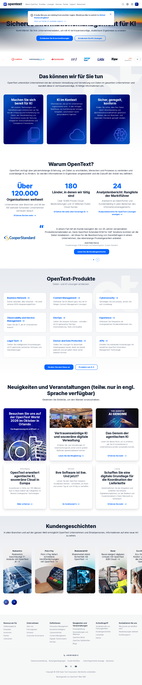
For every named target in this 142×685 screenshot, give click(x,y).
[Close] (110, 14)
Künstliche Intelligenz (57, 629)
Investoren (7, 632)
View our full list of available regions (48, 21)
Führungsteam (32, 629)
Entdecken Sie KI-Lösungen (90, 38)
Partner (6, 636)
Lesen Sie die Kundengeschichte (92, 252)
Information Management (59, 626)
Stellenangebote (10, 626)
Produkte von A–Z (86, 367)
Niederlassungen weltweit (128, 632)
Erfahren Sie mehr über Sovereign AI (69, 212)
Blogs (75, 644)
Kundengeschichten (103, 632)
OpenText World (79, 637)
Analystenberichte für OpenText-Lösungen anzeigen (117, 213)
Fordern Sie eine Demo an (59, 367)
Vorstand (30, 632)
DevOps (53, 642)
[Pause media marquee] (137, 59)
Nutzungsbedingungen (57, 661)
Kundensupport (124, 635)
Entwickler (7, 629)
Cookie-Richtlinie (73, 661)
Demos (98, 638)
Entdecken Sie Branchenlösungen (54, 38)
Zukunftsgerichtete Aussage (93, 661)
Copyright (49, 672)
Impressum (110, 661)
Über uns (30, 626)
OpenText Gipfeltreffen (81, 640)
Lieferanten (8, 639)
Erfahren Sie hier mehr (23, 215)
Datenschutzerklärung (39, 661)
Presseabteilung (79, 629)
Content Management (58, 636)
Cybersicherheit (55, 632)
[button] (31, 4)
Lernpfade (100, 635)
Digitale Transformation (58, 639)
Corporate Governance (35, 636)
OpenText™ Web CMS (78, 677)
